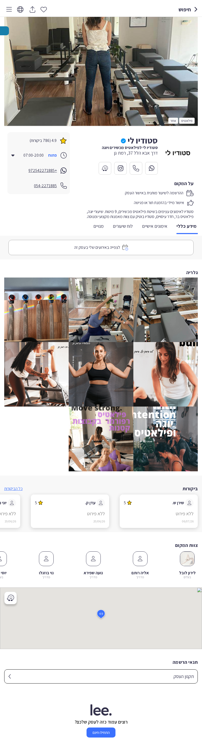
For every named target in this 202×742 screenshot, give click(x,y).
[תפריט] (8, 9)
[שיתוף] (32, 9)
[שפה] (20, 9)
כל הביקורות (13, 488)
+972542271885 (42, 170)
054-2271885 (45, 185)
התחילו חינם (101, 732)
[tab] (187, 226)
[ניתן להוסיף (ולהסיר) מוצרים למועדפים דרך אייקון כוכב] (44, 9)
